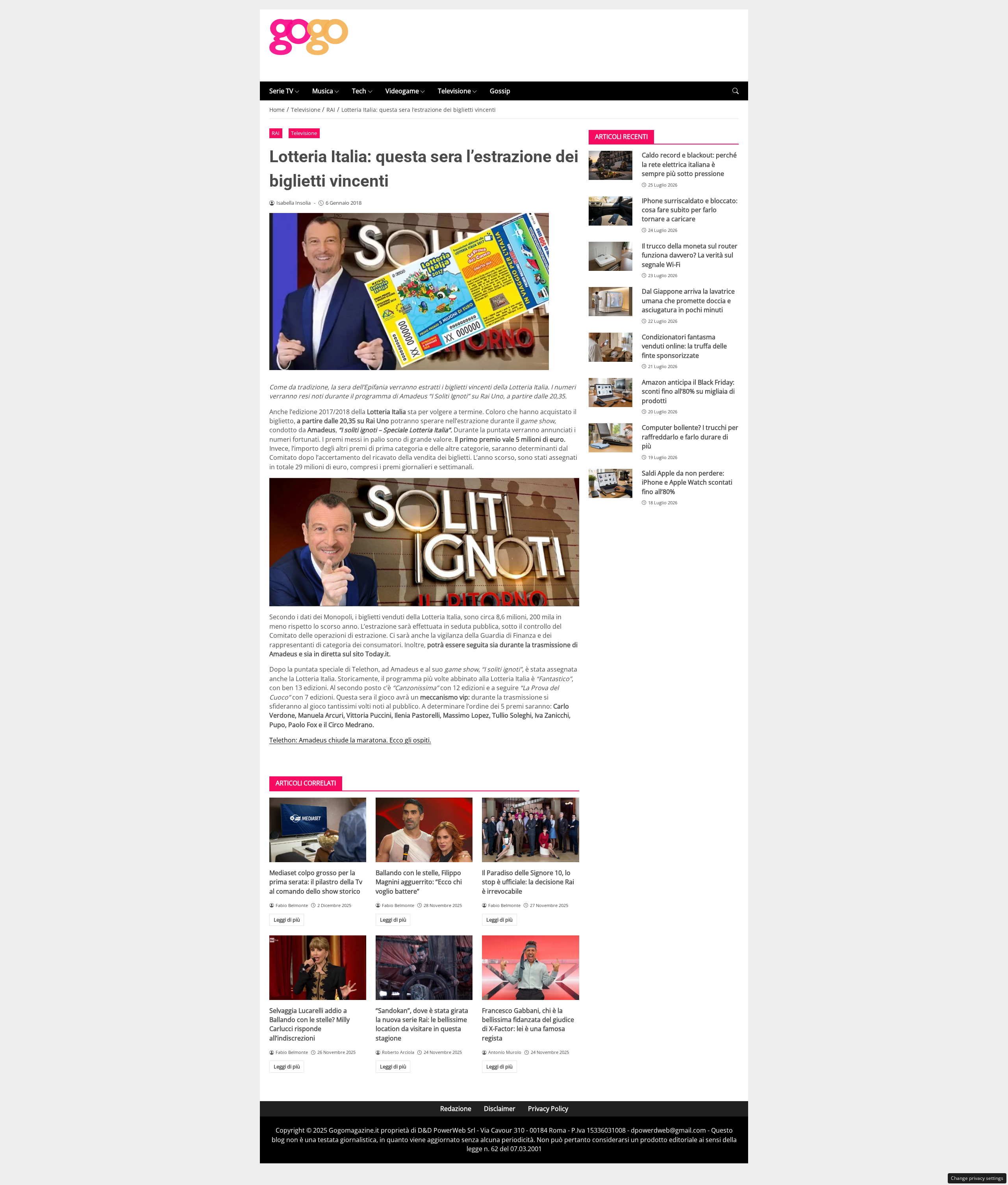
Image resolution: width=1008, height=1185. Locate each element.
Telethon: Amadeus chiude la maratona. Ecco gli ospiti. (350, 740)
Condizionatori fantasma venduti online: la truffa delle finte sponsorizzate (684, 346)
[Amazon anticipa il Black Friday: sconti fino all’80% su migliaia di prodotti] (610, 392)
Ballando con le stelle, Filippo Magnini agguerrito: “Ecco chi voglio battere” (419, 882)
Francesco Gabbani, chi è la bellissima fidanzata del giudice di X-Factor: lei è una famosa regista (528, 1024)
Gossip (500, 91)
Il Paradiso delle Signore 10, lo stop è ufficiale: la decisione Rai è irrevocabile (528, 882)
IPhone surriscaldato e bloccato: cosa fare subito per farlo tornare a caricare (689, 210)
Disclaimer (499, 1108)
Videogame (402, 91)
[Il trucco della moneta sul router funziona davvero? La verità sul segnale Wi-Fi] (610, 256)
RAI (276, 133)
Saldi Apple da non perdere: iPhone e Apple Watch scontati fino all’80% (687, 482)
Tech (359, 91)
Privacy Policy (548, 1108)
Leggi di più (287, 919)
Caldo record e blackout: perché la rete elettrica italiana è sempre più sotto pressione (689, 164)
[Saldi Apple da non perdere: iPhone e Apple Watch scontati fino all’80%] (610, 483)
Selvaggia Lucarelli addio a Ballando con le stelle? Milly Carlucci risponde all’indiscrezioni (309, 1024)
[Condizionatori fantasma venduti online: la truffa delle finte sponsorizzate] (610, 347)
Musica (322, 91)
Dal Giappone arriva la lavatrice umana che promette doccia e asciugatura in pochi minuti (688, 300)
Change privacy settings (977, 1178)
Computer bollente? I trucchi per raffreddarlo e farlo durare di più (690, 436)
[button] (735, 91)
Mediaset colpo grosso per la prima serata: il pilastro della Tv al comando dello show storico (315, 882)
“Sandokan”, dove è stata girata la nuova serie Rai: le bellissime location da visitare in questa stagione (422, 1024)
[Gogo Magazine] (308, 45)
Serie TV (281, 91)
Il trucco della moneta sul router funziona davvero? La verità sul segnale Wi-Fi (689, 255)
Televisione (454, 91)
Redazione (455, 1108)
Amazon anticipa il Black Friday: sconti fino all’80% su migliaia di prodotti (688, 391)
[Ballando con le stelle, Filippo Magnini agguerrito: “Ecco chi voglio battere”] (424, 830)
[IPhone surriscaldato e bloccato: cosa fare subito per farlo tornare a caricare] (610, 211)
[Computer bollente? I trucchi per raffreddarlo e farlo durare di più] (610, 437)
